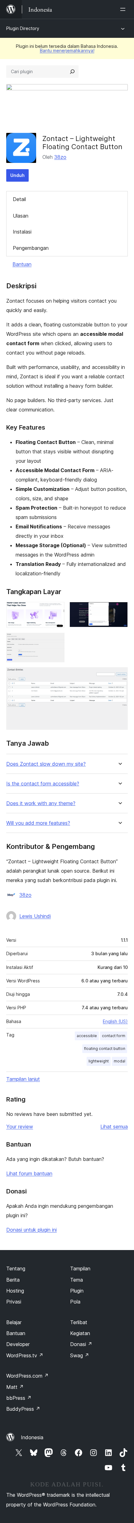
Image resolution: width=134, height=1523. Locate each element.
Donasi (81, 1344)
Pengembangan (31, 248)
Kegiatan (80, 1333)
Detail (19, 199)
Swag (79, 1355)
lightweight (99, 1061)
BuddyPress (23, 1409)
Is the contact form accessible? (42, 784)
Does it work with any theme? (40, 803)
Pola (75, 1302)
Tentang (15, 1268)
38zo (60, 157)
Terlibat (78, 1322)
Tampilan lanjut (23, 1079)
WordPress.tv (24, 1355)
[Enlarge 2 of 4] (119, 610)
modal (119, 1061)
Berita (13, 1280)
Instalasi (22, 232)
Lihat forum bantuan (29, 1173)
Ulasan (20, 216)
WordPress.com (27, 1376)
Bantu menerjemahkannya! (67, 50)
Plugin (77, 1291)
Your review (19, 1126)
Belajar (14, 1322)
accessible (87, 1035)
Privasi (13, 1302)
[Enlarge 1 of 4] (56, 610)
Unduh (17, 175)
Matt (15, 1387)
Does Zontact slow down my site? (46, 764)
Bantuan (21, 264)
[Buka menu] (124, 9)
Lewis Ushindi (35, 916)
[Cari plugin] (72, 71)
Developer (18, 1344)
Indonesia (32, 1437)
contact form (113, 1035)
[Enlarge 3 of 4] (56, 641)
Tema (76, 1280)
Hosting (15, 1291)
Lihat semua (114, 1126)
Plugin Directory (22, 28)
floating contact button (104, 1048)
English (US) (115, 1021)
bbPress (18, 1398)
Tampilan (80, 1268)
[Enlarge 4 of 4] (119, 676)
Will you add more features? (38, 823)
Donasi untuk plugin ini (31, 1230)
